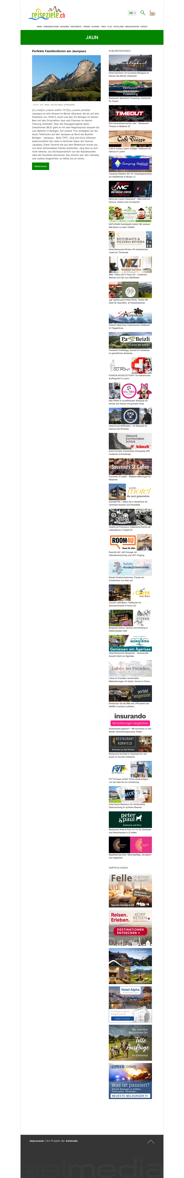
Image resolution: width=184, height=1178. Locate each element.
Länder (86, 26)
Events (143, 26)
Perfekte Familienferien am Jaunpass (59, 51)
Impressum (37, 1140)
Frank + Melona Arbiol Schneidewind (59, 105)
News (39, 26)
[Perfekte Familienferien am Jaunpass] (66, 78)
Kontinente (76, 26)
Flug (109, 26)
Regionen (64, 26)
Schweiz (95, 26)
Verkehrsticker (51, 26)
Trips (103, 26)
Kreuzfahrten (132, 26)
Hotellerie (118, 26)
